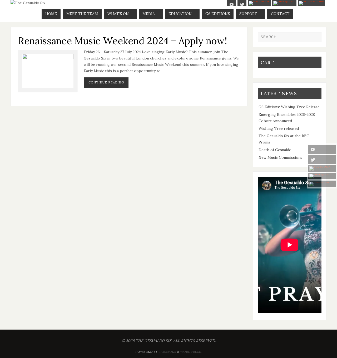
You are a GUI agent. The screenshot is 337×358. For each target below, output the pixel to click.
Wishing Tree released (279, 128)
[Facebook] (322, 168)
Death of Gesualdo (275, 149)
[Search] (315, 38)
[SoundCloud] (322, 184)
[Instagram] (322, 176)
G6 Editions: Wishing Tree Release (289, 107)
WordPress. (191, 352)
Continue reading (106, 82)
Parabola (167, 352)
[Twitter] (322, 159)
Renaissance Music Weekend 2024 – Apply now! (122, 41)
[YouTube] (322, 149)
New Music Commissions (280, 157)
